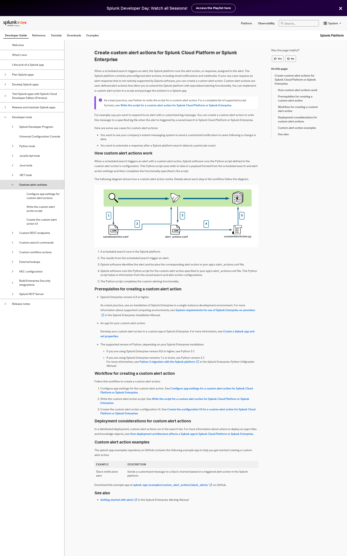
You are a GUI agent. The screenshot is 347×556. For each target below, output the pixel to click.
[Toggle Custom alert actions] (12, 184)
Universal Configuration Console (39, 136)
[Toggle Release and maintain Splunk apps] (5, 107)
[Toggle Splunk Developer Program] (12, 127)
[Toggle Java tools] (12, 165)
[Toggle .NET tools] (12, 175)
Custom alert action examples (122, 441)
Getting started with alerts (119, 499)
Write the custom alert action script (41, 208)
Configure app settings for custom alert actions (43, 196)
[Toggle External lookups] (12, 262)
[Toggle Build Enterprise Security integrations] (12, 282)
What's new (19, 54)
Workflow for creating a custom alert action (135, 373)
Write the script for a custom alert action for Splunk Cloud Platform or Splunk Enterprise (175, 105)
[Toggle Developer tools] (5, 117)
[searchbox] (301, 23)
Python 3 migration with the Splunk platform (169, 361)
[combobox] (332, 23)
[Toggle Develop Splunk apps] (5, 84)
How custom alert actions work (123, 153)
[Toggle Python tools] (12, 146)
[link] (297, 79)
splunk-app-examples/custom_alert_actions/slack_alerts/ (172, 484)
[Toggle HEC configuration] (12, 271)
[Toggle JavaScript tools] (12, 156)
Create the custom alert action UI (42, 221)
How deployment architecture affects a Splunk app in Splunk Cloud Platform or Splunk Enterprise (191, 433)
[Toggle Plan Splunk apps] (5, 74)
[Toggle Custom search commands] (12, 242)
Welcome (18, 45)
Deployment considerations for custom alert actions (143, 420)
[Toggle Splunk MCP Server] (12, 294)
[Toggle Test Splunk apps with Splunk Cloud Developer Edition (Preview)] (5, 95)
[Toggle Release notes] (5, 304)
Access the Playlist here (213, 8)
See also (102, 492)
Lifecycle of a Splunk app (28, 64)
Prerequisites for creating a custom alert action (138, 288)
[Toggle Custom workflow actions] (12, 252)
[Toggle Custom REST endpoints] (12, 233)
